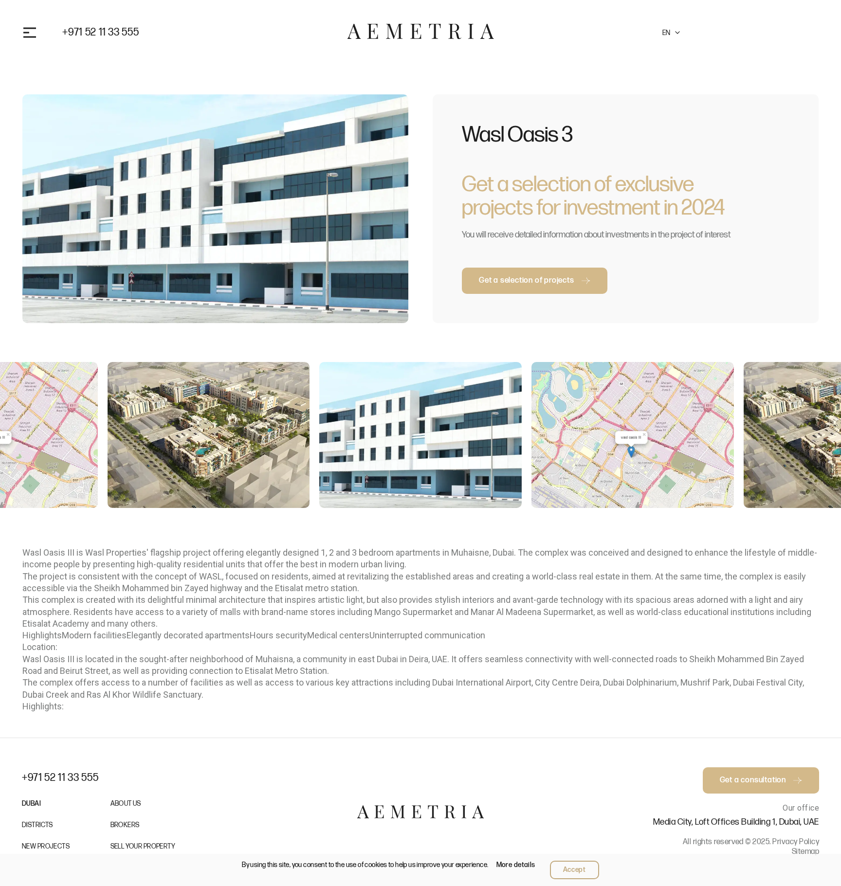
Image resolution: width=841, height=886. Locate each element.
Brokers (125, 825)
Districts (37, 825)
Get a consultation (752, 32)
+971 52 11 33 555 (100, 32)
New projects (46, 846)
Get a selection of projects (526, 280)
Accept (574, 870)
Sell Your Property (143, 846)
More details (515, 865)
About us (125, 803)
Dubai (31, 803)
